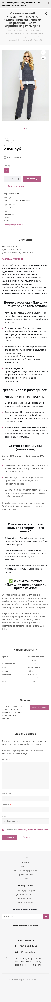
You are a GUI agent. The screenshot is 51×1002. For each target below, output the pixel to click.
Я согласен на (26, 829)
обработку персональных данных (33, 829)
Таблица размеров (25, 890)
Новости (26, 862)
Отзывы (25, 878)
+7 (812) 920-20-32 (27, 945)
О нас (26, 857)
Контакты (25, 866)
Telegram (21, 932)
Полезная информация (25, 870)
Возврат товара (25, 898)
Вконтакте (14, 932)
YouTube (28, 932)
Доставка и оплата (25, 894)
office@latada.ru (28, 952)
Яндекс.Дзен (35, 932)
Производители (25, 874)
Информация (25, 885)
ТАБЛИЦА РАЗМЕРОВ (12, 259)
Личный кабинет (25, 902)
